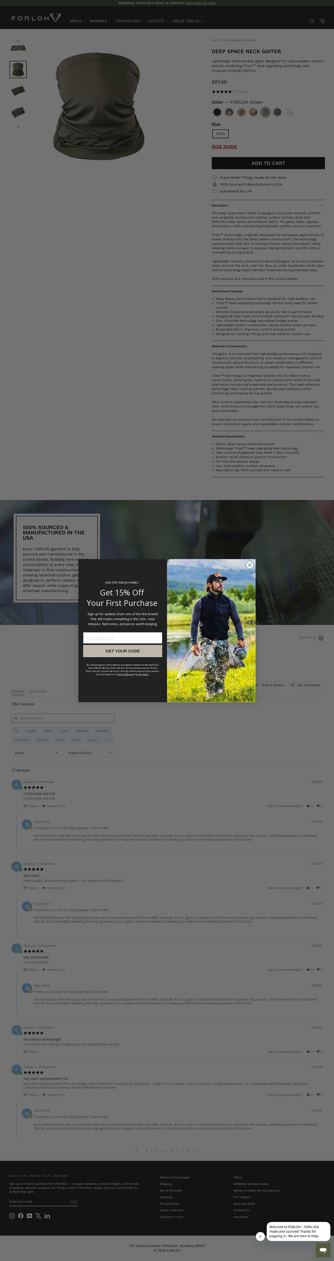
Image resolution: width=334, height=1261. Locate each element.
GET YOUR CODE (123, 651)
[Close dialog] (250, 565)
